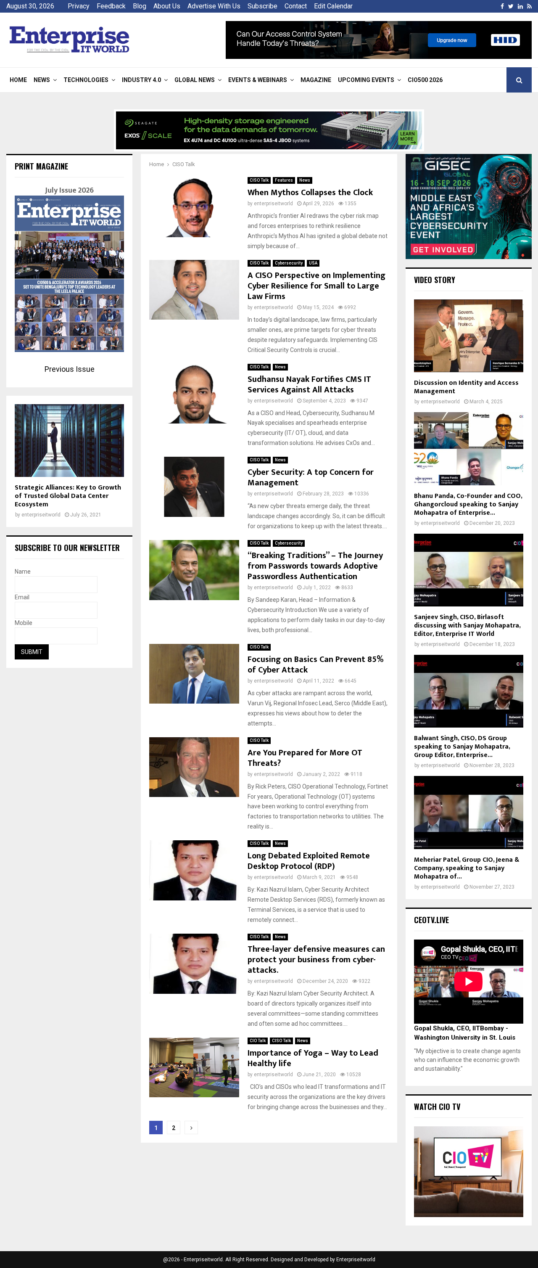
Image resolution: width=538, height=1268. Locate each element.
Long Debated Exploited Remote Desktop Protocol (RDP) (309, 861)
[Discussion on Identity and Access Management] (468, 335)
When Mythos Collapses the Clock (310, 192)
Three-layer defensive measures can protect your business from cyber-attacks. (316, 959)
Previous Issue (70, 369)
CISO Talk (259, 180)
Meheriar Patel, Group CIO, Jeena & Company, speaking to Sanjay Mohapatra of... (466, 868)
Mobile (23, 622)
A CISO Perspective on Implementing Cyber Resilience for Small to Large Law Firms (316, 286)
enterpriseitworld (273, 203)
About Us (166, 6)
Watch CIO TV (437, 1106)
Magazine (316, 80)
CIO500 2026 (425, 80)
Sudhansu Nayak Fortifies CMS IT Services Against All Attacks (309, 384)
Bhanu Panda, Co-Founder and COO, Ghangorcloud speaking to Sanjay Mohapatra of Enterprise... (468, 504)
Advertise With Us (213, 6)
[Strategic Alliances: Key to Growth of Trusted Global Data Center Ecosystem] (69, 440)
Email (22, 597)
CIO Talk (258, 1040)
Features (284, 180)
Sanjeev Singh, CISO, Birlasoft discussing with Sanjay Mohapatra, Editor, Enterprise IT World (467, 625)
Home (18, 80)
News (42, 80)
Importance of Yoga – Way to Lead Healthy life (313, 1058)
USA (313, 263)
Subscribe (262, 6)
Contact (296, 6)
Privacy (79, 6)
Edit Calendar (333, 6)
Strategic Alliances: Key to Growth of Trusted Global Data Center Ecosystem (68, 496)
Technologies (85, 80)
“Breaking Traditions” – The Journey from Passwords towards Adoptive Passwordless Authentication (315, 566)
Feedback (111, 6)
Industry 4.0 (141, 80)
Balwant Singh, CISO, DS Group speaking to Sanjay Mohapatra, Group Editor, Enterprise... (462, 747)
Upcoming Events (366, 80)
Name (23, 571)
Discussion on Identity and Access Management (466, 387)
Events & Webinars (257, 80)
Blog (139, 6)
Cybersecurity (289, 263)
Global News (194, 80)
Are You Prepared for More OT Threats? (305, 758)
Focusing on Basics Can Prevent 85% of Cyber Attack (316, 664)
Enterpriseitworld (355, 1260)
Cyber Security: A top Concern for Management (311, 477)
